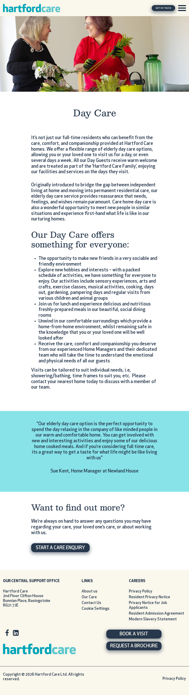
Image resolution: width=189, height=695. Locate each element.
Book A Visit (134, 634)
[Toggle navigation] (182, 8)
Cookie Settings (95, 609)
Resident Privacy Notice (149, 597)
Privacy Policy (140, 591)
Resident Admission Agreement (156, 614)
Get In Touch (163, 8)
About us (89, 591)
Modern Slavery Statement (153, 619)
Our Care (89, 597)
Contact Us (91, 603)
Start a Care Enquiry (60, 548)
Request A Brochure (134, 646)
